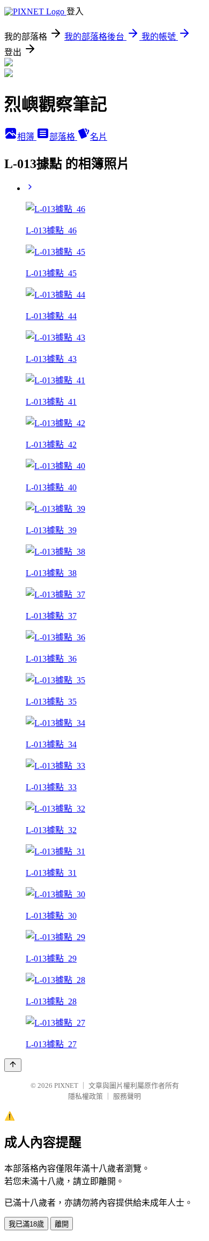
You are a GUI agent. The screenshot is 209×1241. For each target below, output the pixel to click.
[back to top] (12, 1065)
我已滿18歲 (26, 1224)
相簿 (26, 136)
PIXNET (66, 1085)
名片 (98, 136)
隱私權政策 (85, 1096)
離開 (62, 1224)
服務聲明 (127, 1096)
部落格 (63, 136)
